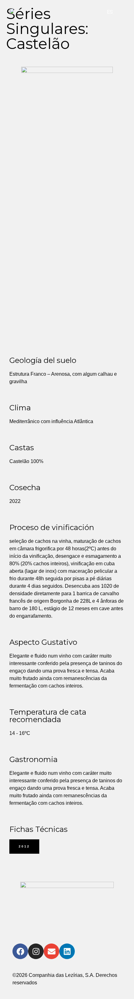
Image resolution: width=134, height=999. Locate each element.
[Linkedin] (67, 951)
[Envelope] (51, 951)
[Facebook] (20, 951)
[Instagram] (36, 951)
